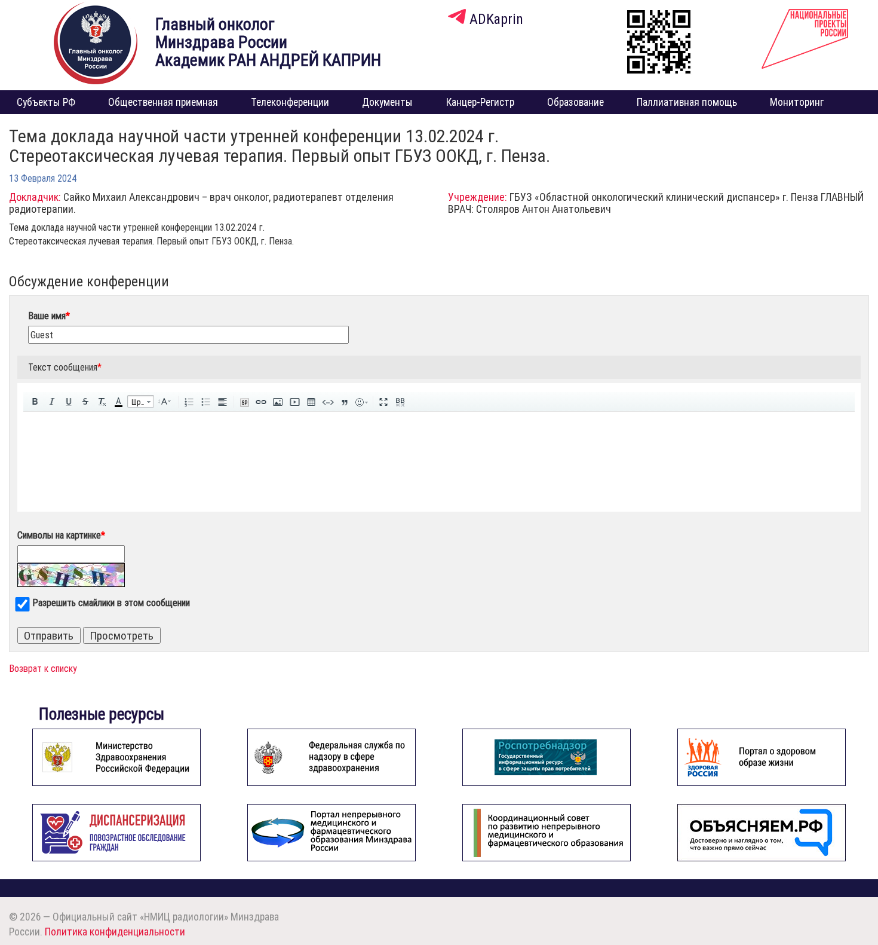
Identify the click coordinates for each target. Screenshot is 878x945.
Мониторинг (797, 102)
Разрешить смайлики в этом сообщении (111, 602)
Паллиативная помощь (687, 102)
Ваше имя (49, 316)
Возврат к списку (43, 668)
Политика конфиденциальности (115, 931)
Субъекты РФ (46, 102)
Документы (387, 102)
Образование (575, 102)
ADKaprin (494, 18)
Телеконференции (290, 102)
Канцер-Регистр (480, 102)
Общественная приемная (163, 102)
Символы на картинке (61, 535)
